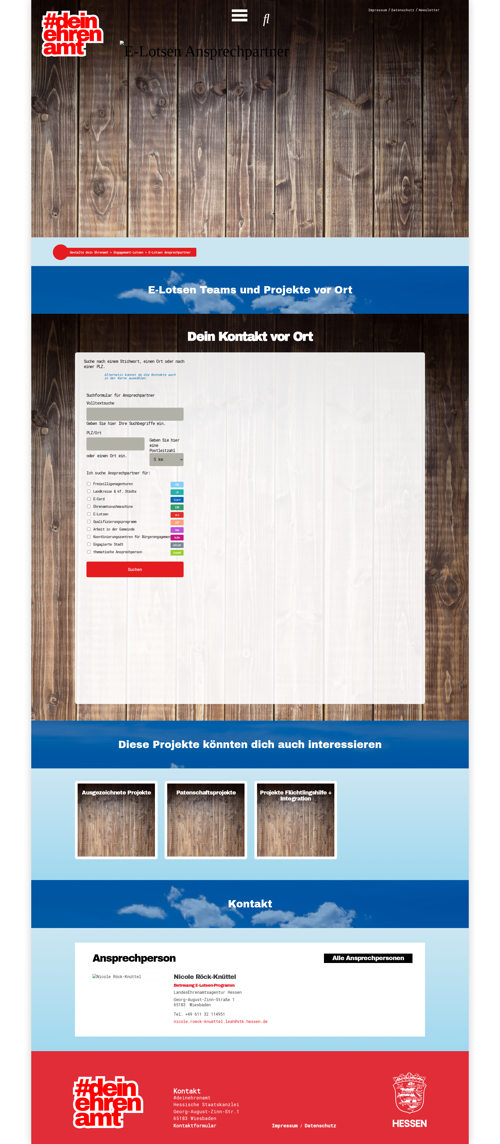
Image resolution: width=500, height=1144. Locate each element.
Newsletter (429, 10)
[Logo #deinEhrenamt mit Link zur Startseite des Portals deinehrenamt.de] (72, 33)
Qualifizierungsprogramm (114, 522)
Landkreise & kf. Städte (114, 491)
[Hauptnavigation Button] (239, 14)
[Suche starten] (266, 17)
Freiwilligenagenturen (113, 484)
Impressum (377, 10)
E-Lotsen (100, 514)
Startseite (119, 1102)
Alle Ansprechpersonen (368, 958)
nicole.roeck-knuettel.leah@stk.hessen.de (220, 1021)
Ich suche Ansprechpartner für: (118, 472)
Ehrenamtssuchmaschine (113, 506)
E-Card (98, 499)
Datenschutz (402, 10)
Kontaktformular (194, 1125)
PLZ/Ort (93, 432)
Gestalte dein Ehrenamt (92, 252)
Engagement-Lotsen (131, 252)
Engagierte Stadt (108, 544)
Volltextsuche (100, 403)
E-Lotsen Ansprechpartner (169, 252)
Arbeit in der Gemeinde (113, 529)
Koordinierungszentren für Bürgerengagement (132, 537)
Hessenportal (410, 1099)
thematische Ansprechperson (117, 552)
